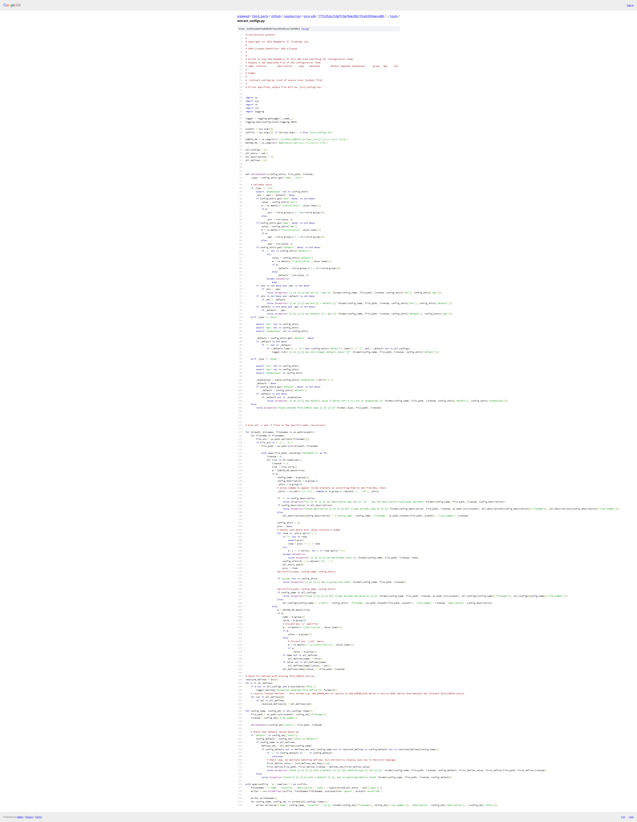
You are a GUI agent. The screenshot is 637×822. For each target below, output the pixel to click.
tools (393, 16)
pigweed (243, 16)
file (305, 28)
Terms (38, 817)
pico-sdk (310, 16)
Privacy (29, 817)
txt (623, 816)
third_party (260, 16)
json (631, 816)
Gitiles (20, 817)
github (276, 16)
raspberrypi (292, 16)
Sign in (630, 5)
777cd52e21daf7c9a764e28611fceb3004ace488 (351, 16)
